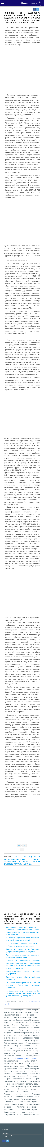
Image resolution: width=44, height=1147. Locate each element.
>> (42, 5)
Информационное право (25, 1045)
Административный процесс (19, 1015)
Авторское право (17, 1010)
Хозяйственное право (13, 1104)
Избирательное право (13, 1043)
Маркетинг (8, 1063)
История (35, 1048)
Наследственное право (14, 1071)
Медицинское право (28, 1063)
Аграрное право (32, 1010)
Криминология (30, 1061)
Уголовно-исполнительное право (25, 1097)
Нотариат (34, 1071)
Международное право (14, 1066)
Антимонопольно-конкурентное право (21, 1017)
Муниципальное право (13, 1068)
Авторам (5, 1133)
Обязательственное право (15, 1074)
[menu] (2, 3)
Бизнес (15, 1025)
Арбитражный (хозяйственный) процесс (21, 1020)
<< (38, 5)
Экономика (8, 1109)
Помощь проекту (29, 3)
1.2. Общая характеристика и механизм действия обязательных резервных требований (23, 985)
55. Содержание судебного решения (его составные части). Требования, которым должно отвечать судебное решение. (23, 993)
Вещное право (10, 1028)
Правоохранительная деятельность (22, 1084)
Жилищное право (11, 1040)
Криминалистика (11, 1061)
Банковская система (19, 1022)
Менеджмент (33, 1066)
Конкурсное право (12, 1056)
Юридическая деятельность (19, 1112)
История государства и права (17, 1051)
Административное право (27, 1012)
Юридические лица (32, 1114)
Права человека (33, 1076)
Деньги (17, 1035)
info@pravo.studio (8, 1136)
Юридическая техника (13, 1114)
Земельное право (30, 1040)
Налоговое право (31, 1068)
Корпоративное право (26, 1058)
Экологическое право (26, 1107)
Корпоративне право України (16, 1001)
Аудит (6, 1022)
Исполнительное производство (17, 1048)
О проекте (5, 1129)
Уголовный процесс (30, 1099)
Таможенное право (30, 1091)
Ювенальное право (28, 1109)
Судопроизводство (12, 1091)
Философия (9, 1102)
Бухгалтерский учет (30, 1025)
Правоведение (34, 1081)
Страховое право (26, 1089)
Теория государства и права (16, 1094)
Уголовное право (11, 1099)
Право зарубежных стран (18, 1079)
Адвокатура (9, 1012)
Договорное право (31, 1038)
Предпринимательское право (16, 1086)
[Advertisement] (22, 70)
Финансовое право (28, 1102)
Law (6, 1010)
